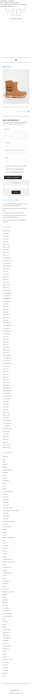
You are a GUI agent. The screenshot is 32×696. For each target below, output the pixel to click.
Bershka (5, 467)
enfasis (5, 529)
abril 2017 (5, 312)
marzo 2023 (6, 244)
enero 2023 (6, 249)
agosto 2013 (6, 431)
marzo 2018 (6, 282)
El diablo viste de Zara (16, 12)
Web (6, 157)
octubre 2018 (6, 263)
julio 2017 (5, 304)
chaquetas (6, 505)
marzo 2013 (6, 444)
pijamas (5, 594)
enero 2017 (6, 320)
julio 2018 (5, 271)
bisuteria (5, 472)
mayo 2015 (5, 374)
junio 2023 (6, 236)
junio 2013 (6, 436)
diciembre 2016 (7, 323)
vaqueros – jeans (7, 659)
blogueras (6, 480)
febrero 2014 (6, 415)
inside (4, 543)
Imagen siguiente (21, 111)
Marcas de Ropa (7, 559)
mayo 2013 (5, 439)
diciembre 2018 (7, 258)
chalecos (5, 502)
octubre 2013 (6, 426)
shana (4, 627)
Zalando (5, 667)
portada (5, 600)
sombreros (6, 632)
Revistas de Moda (7, 616)
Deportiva (5, 518)
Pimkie (4, 597)
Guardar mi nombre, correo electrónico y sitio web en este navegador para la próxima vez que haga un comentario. (15, 169)
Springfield (6, 635)
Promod (5, 605)
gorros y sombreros (8, 537)
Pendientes (6, 589)
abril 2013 (5, 442)
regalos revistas (7, 613)
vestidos (5, 665)
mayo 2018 (5, 277)
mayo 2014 (5, 407)
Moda (4, 564)
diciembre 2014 (7, 388)
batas (4, 461)
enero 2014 (6, 417)
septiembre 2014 (7, 396)
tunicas (5, 657)
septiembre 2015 (7, 363)
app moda (5, 456)
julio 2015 (5, 369)
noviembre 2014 (7, 390)
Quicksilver (6, 610)
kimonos (5, 548)
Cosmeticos (6, 516)
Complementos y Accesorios (11, 510)
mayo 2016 (5, 342)
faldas (4, 532)
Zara (4, 675)
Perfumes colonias (8, 592)
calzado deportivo (8, 491)
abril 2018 (5, 279)
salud (4, 619)
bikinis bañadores (8, 470)
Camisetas (5, 497)
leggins (5, 551)
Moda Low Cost (7, 567)
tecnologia (6, 643)
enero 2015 (6, 385)
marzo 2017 (6, 314)
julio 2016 (5, 336)
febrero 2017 (6, 317)
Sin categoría (6, 629)
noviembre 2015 (7, 358)
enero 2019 (6, 255)
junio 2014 (6, 404)
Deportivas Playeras (8, 521)
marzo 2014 (6, 412)
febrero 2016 (6, 350)
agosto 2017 (6, 301)
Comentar (7, 129)
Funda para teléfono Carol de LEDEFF (13, 213)
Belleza (5, 464)
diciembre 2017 (7, 290)
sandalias (5, 621)
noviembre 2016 (7, 325)
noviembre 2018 (7, 260)
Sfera (4, 624)
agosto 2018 (6, 268)
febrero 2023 (6, 247)
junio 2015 (6, 371)
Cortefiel (5, 513)
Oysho (4, 575)
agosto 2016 (6, 333)
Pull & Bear (6, 608)
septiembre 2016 (7, 331)
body (4, 486)
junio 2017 (6, 306)
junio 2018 (6, 274)
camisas (5, 494)
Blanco (5, 475)
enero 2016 (6, 352)
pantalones (6, 581)
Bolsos (5, 489)
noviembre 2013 (7, 423)
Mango (5, 556)
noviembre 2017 (7, 293)
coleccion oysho (8, 508)
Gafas (4, 535)
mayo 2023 (5, 239)
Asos (4, 459)
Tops (4, 651)
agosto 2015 (6, 366)
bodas (4, 483)
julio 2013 (5, 434)
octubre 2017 (6, 295)
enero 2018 (6, 287)
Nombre (7, 142)
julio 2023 (5, 233)
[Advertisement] (16, 37)
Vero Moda (6, 662)
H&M (4, 540)
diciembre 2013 (7, 420)
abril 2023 (5, 241)
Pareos (5, 586)
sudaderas (6, 640)
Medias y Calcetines (8, 562)
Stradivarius (6, 638)
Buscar (16, 192)
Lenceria (5, 554)
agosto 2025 (6, 230)
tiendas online (7, 646)
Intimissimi (5, 545)
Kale (21, 690)
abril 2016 (5, 344)
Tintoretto (6, 648)
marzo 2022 (6, 252)
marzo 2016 (6, 347)
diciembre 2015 (7, 355)
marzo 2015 (6, 379)
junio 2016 (6, 339)
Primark (5, 602)
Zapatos (5, 673)
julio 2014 (5, 401)
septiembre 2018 (7, 266)
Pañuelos (5, 583)
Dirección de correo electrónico (14, 150)
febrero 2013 (6, 447)
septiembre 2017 (7, 298)
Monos (5, 570)
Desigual (5, 524)
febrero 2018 (6, 285)
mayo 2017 (5, 309)
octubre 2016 (6, 328)
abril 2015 (5, 377)
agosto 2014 (6, 398)
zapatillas (5, 670)
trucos (5, 654)
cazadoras (6, 499)
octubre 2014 (6, 393)
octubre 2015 (6, 361)
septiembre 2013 (7, 428)
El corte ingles (7, 526)
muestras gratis (7, 573)
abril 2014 (5, 409)
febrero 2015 (6, 382)
